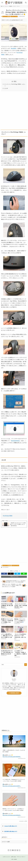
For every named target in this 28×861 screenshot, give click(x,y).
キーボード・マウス (14, 16)
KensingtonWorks (15, 440)
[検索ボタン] (26, 2)
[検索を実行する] (25, 664)
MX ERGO (13, 48)
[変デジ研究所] (14, 2)
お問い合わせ (13, 856)
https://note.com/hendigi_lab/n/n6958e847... (12, 815)
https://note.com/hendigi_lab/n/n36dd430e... (12, 756)
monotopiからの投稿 (23, 821)
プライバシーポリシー (21, 856)
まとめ (6, 88)
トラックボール (5, 567)
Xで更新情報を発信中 (14, 692)
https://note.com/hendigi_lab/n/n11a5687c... (12, 786)
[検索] (19, 850)
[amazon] (15, 850)
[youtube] (13, 850)
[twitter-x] (11, 850)
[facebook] (8, 850)
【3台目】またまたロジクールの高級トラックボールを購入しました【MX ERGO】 (18, 524)
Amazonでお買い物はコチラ (10, 826)
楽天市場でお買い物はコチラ (10, 831)
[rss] (17, 850)
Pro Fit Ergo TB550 (7, 515)
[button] (4, 574)
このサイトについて (6, 856)
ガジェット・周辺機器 (6, 16)
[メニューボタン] (2, 2)
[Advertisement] (14, 109)
